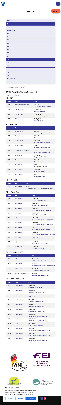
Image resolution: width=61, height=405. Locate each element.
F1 (8, 40)
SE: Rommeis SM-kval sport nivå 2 (42, 147)
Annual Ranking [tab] (11, 30)
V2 (8, 75)
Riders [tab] (9, 20)
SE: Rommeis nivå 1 (39, 137)
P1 (8, 46)
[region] (20, 393)
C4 (8, 33)
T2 (8, 62)
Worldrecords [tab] (11, 78)
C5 (8, 36)
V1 (8, 72)
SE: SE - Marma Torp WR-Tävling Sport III (42, 224)
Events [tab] (9, 27)
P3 (8, 53)
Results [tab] (9, 95)
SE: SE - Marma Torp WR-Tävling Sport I (42, 229)
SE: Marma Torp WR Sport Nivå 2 (42, 133)
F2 (8, 43)
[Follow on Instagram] (45, 398)
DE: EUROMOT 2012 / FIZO (41, 116)
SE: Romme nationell (39, 111)
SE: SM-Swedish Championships (42, 106)
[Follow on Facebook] (42, 398)
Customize (10, 398)
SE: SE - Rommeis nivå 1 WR (39, 215)
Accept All (31, 398)
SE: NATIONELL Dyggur (40, 120)
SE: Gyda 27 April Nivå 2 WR (39, 200)
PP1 (8, 56)
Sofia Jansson (19, 131)
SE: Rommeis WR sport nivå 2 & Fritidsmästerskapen (39, 188)
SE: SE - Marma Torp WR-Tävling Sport (42, 210)
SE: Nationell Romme (39, 171)
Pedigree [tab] (16, 95)
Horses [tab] (9, 23)
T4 (8, 69)
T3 (8, 65)
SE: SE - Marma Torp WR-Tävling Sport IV (42, 219)
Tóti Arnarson (19, 109)
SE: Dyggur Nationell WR (40, 157)
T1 (8, 59)
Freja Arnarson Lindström (22, 104)
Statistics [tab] (10, 82)
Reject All (20, 398)
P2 (8, 49)
